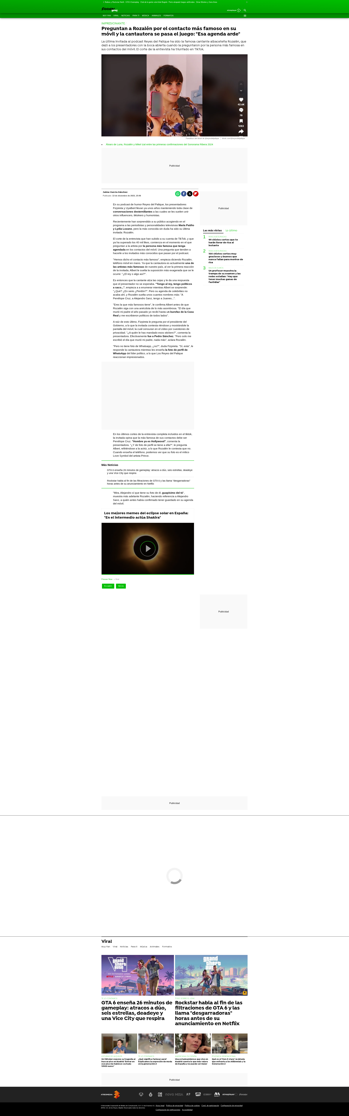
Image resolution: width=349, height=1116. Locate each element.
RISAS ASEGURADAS (217, 237)
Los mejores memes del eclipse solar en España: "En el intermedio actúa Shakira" (146, 515)
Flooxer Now (106, 579)
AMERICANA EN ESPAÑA (186, 1056)
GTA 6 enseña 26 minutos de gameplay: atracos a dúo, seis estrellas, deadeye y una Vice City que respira (136, 1010)
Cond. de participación (210, 1106)
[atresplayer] (233, 10)
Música (145, 16)
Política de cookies (192, 1106)
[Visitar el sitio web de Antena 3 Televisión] (141, 1094)
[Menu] (245, 16)
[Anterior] (102, 2)
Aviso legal (160, 1106)
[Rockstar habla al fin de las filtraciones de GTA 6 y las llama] (211, 975)
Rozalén (108, 586)
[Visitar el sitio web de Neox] (160, 1094)
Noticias (125, 16)
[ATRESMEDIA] (110, 1094)
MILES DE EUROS (216, 268)
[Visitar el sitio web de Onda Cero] (198, 1094)
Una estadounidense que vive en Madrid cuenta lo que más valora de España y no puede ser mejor (191, 1061)
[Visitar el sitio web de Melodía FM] (217, 1094)
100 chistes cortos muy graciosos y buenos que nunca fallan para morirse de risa (226, 258)
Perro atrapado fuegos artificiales (182, 2)
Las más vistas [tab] (212, 230)
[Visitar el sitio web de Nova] (170, 1094)
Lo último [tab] (231, 230)
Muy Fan (107, 16)
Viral (116, 16)
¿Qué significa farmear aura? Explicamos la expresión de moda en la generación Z (155, 1061)
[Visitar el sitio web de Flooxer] (243, 1094)
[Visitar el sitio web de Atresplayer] (230, 1094)
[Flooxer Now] (120, 9)
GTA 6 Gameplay (132, 2)
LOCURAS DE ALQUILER (111, 1056)
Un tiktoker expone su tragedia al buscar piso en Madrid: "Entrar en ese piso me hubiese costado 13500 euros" (118, 1063)
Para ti (136, 16)
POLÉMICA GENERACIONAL (224, 1056)
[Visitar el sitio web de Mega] (179, 1094)
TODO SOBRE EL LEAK (185, 998)
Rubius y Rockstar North (114, 2)
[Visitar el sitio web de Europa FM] (207, 1094)
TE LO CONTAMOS (109, 998)
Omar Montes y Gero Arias (206, 2)
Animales (156, 16)
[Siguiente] (246, 2)
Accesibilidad (187, 1110)
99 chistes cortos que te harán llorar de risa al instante (223, 242)
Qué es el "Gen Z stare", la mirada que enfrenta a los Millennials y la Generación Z (228, 1061)
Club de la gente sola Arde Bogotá (153, 2)
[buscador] (245, 10)
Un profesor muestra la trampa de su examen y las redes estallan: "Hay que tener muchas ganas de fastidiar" (225, 276)
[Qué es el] (230, 1043)
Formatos (169, 16)
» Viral (116, 579)
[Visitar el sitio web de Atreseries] (188, 1094)
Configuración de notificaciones (168, 1110)
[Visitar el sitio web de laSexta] (151, 1094)
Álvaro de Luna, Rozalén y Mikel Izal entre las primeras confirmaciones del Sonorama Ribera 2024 (159, 144)
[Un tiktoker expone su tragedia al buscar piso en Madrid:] (119, 1043)
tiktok (121, 586)
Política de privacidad (174, 1106)
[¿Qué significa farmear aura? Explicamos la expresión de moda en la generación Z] (156, 1043)
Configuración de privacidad (232, 1106)
